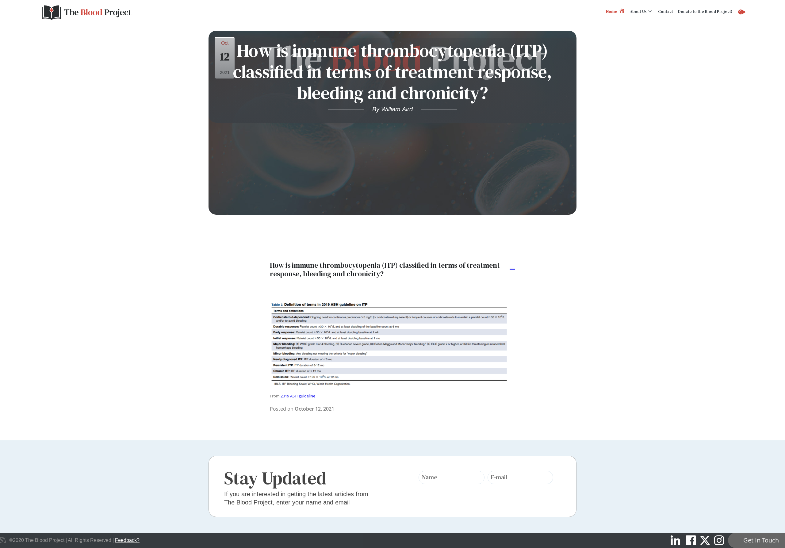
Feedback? (127, 540)
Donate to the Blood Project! (705, 11)
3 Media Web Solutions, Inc (3, 540)
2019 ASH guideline (298, 396)
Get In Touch (761, 540)
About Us (638, 11)
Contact (665, 11)
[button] (392, 269)
